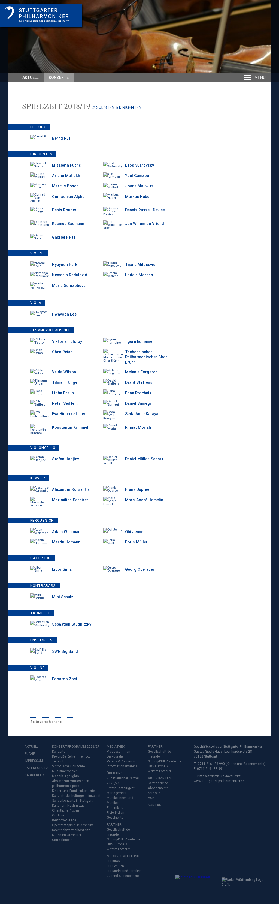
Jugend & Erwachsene (123, 876)
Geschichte (115, 817)
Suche (30, 754)
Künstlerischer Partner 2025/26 (123, 780)
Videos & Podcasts (121, 761)
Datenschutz (35, 768)
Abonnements (158, 788)
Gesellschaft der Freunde (119, 832)
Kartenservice (158, 783)
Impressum (34, 761)
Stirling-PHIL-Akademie (123, 839)
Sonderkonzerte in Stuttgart (72, 801)
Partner (114, 825)
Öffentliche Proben (65, 810)
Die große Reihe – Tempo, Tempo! (71, 759)
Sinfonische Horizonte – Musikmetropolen (70, 768)
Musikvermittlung (123, 856)
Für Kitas (113, 861)
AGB (151, 798)
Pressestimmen (118, 751)
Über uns (114, 773)
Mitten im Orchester (66, 835)
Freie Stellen (115, 813)
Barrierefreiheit (35, 775)
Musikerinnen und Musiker (120, 800)
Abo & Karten (159, 778)
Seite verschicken (44, 722)
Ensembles (115, 808)
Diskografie (115, 756)
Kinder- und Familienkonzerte (73, 791)
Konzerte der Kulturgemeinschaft (76, 796)
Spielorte (154, 793)
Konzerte (59, 77)
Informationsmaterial (122, 766)
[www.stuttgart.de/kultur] (197, 886)
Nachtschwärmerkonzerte (71, 830)
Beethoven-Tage (64, 820)
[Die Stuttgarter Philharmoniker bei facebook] (29, 789)
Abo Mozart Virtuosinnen (70, 781)
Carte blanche (62, 840)
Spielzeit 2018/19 (56, 106)
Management (116, 793)
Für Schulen (115, 866)
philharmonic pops (65, 786)
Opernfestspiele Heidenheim (72, 825)
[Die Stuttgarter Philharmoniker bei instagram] (41, 789)
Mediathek (116, 747)
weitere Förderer (118, 849)
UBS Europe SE (118, 844)
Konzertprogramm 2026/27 (75, 747)
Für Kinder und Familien (124, 871)
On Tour (58, 815)
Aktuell (30, 77)
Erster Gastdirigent (121, 788)
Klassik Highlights (65, 776)
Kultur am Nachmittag (68, 805)
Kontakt (155, 805)
